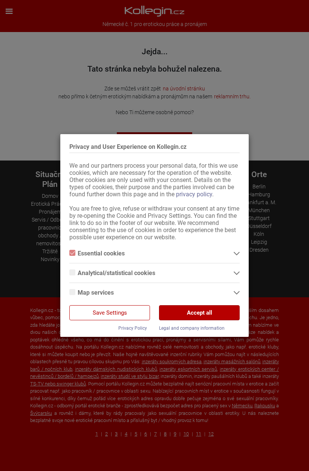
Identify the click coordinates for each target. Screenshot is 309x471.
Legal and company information (192, 328)
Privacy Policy (132, 328)
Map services (96, 292)
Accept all (199, 312)
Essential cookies (101, 253)
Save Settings (110, 312)
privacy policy (194, 194)
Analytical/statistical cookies (116, 273)
